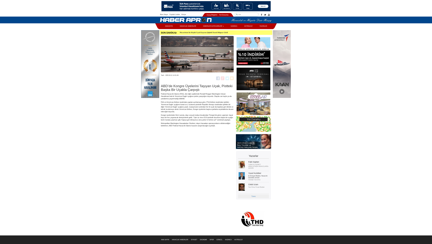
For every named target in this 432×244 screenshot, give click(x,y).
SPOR (212, 240)
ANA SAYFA (165, 240)
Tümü (253, 196)
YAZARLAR (263, 26)
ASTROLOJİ (248, 26)
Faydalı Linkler (175, 14)
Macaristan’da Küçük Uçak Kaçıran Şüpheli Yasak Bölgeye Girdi (204, 32)
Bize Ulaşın (164, 14)
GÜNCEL (219, 240)
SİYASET (194, 240)
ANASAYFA (169, 26)
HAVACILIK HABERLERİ (188, 26)
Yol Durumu (223, 15)
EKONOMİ (203, 240)
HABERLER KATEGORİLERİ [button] (213, 26)
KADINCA (234, 26)
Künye (183, 14)
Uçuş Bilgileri (212, 15)
